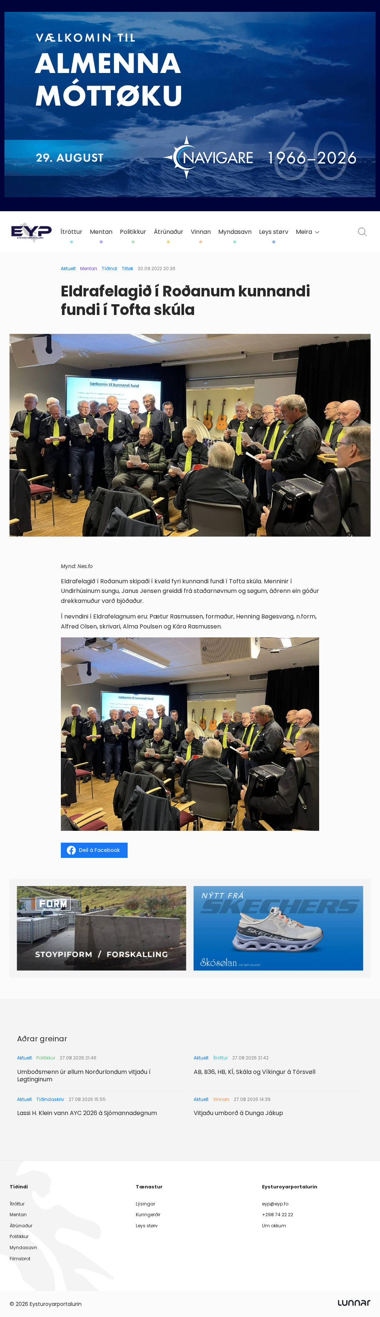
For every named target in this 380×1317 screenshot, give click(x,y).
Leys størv (273, 232)
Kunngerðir (148, 1214)
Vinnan (201, 232)
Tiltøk (127, 268)
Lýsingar (145, 1204)
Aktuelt (68, 268)
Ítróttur (71, 232)
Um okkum (274, 1226)
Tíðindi (109, 268)
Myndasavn (235, 232)
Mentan (101, 232)
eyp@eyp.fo (275, 1204)
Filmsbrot (20, 1258)
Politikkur (133, 232)
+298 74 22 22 (277, 1214)
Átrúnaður (168, 232)
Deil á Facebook (99, 850)
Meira (304, 232)
